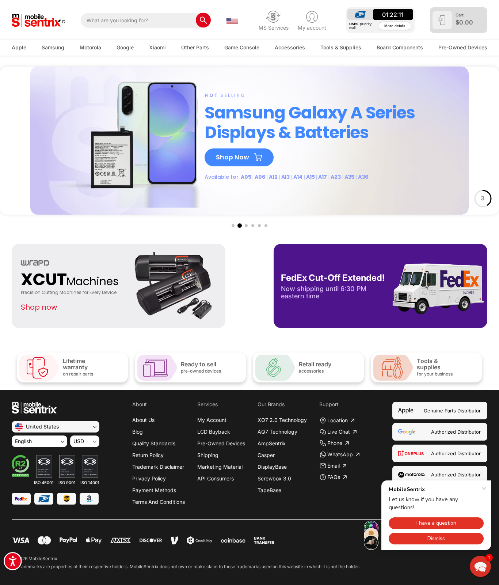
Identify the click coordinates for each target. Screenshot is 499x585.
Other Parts (195, 47)
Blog (137, 432)
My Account (211, 420)
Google (125, 47)
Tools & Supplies (340, 47)
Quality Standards (153, 443)
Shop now (39, 307)
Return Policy (148, 455)
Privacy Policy (149, 478)
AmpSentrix (272, 443)
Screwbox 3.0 (274, 478)
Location (337, 420)
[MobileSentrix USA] (38, 20)
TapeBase (269, 490)
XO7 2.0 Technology (282, 420)
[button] (233, 225)
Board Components (400, 47)
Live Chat (338, 432)
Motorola (90, 47)
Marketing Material (220, 467)
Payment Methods (154, 490)
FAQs (333, 477)
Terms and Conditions (158, 502)
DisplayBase (272, 467)
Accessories (290, 47)
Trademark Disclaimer (158, 467)
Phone (334, 443)
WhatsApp (340, 454)
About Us (143, 420)
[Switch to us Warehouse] (232, 20)
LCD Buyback (213, 432)
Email (333, 466)
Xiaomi (157, 47)
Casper (266, 455)
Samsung (53, 47)
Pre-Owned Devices (462, 47)
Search (203, 20)
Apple (19, 47)
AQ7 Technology (277, 432)
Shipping (207, 455)
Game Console (241, 47)
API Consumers (215, 478)
